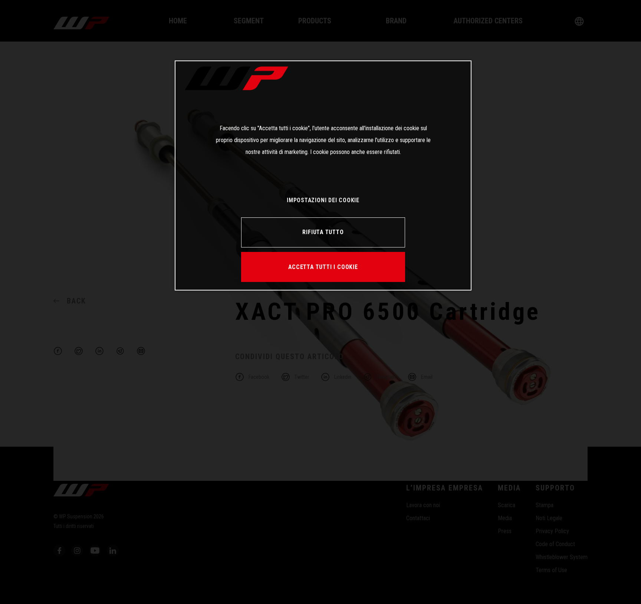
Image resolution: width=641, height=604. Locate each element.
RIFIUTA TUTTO (322, 232)
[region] (323, 175)
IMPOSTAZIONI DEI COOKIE (323, 200)
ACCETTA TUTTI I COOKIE (323, 266)
